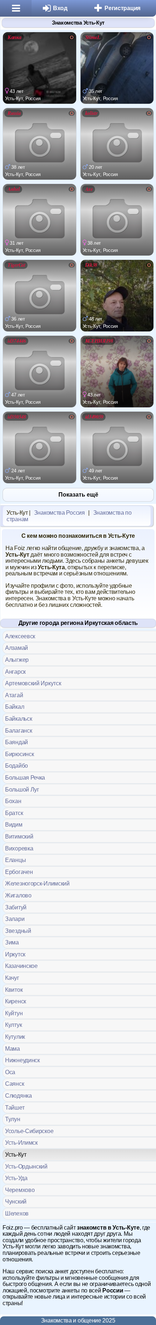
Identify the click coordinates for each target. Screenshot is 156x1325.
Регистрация (122, 8)
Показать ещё (78, 495)
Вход (60, 8)
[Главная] (16, 8)
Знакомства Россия (59, 513)
